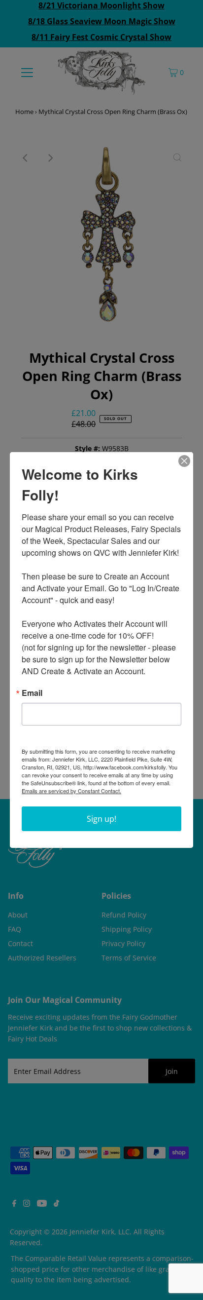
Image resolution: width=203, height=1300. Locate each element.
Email (32, 693)
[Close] (184, 461)
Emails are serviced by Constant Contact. (71, 791)
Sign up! (101, 818)
